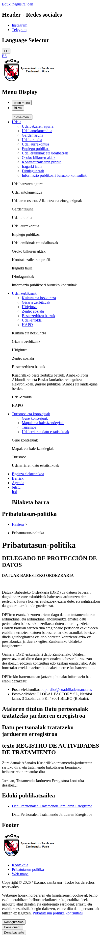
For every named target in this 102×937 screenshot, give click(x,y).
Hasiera (18, 524)
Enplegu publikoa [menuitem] (36, 148)
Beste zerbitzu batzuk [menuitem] (38, 316)
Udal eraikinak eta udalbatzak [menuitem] (45, 153)
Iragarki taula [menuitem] (32, 166)
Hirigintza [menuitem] (29, 307)
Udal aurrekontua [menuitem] (35, 144)
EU (6, 51)
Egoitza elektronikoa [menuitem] (28, 474)
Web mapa (20, 874)
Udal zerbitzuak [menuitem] (24, 293)
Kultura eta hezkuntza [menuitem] (39, 298)
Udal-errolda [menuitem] (32, 320)
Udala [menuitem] (16, 122)
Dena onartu (12, 927)
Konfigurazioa (14, 922)
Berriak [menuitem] (18, 478)
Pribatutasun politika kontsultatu (58, 913)
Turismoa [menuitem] (29, 427)
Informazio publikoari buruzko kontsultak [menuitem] (54, 175)
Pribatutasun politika (28, 869)
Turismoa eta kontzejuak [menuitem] (31, 414)
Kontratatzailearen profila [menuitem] (41, 162)
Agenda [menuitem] (18, 483)
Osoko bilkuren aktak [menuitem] (38, 157)
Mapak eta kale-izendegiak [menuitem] (43, 423)
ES (4, 56)
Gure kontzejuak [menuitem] (35, 418)
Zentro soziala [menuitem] (33, 311)
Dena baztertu (14, 932)
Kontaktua (20, 865)
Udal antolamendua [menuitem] (37, 131)
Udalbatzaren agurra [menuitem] (37, 126)
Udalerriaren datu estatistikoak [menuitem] (45, 432)
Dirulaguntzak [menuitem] (33, 171)
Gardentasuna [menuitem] (32, 135)
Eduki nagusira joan (17, 4)
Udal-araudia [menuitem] (32, 140)
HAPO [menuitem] (27, 324)
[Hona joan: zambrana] (29, 81)
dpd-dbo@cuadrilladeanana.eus (67, 689)
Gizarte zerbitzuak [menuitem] (36, 302)
